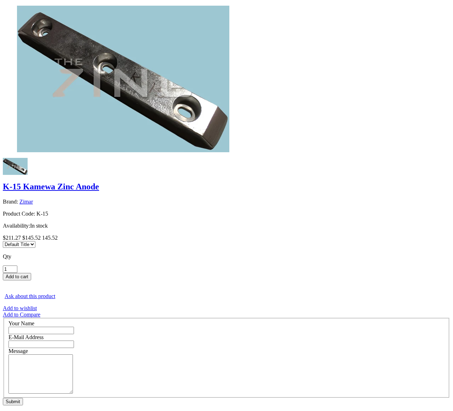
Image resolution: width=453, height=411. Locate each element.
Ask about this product (30, 296)
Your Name (21, 323)
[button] (226, 283)
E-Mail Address (26, 337)
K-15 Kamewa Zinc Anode (51, 186)
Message (18, 351)
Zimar (26, 202)
